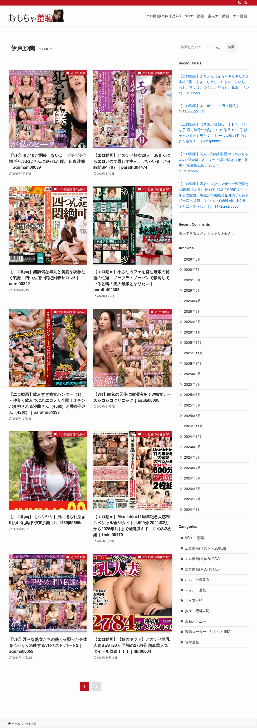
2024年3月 (192, 488)
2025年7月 (192, 394)
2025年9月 (192, 373)
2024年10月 (193, 436)
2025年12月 (193, 342)
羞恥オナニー (195, 621)
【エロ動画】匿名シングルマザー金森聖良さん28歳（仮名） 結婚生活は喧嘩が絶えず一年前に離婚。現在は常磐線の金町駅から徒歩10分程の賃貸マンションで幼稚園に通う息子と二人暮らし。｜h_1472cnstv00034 (214, 195)
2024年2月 (192, 498)
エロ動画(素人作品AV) (202, 569)
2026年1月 (192, 332)
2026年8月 (192, 259)
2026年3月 (192, 311)
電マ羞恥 (192, 641)
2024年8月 (192, 457)
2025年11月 (193, 352)
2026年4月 (192, 300)
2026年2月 (192, 321)
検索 (231, 46)
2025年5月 (192, 415)
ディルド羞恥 (195, 589)
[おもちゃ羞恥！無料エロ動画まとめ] (36, 16)
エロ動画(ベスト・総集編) (205, 548)
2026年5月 (192, 290)
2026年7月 (192, 269)
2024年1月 (192, 509)
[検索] (245, 3)
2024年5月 (192, 477)
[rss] (239, 3)
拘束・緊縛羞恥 (197, 610)
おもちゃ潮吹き (197, 579)
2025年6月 (192, 405)
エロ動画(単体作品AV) (202, 558)
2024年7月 (192, 467)
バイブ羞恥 (194, 600)
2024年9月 (192, 446)
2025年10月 (193, 363)
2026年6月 (192, 279)
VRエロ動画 (194, 537)
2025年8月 (192, 384)
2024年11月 (193, 425)
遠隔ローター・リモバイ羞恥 (208, 631)
